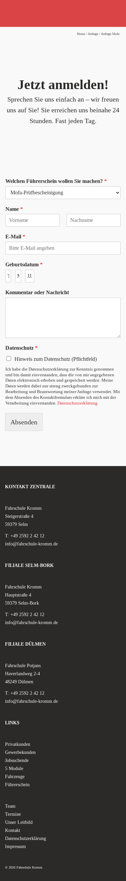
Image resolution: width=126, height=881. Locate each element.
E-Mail (15, 236)
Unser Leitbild (19, 822)
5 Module (14, 768)
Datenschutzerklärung (77, 403)
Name (14, 209)
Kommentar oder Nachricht (37, 292)
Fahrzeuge (15, 776)
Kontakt (12, 830)
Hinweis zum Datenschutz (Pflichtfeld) (55, 359)
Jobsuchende (17, 760)
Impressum (15, 846)
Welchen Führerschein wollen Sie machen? (56, 181)
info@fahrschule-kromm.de (31, 543)
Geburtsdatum (24, 264)
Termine (13, 814)
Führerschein (17, 784)
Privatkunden (17, 744)
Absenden (23, 422)
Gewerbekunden (20, 752)
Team (10, 806)
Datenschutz (21, 348)
